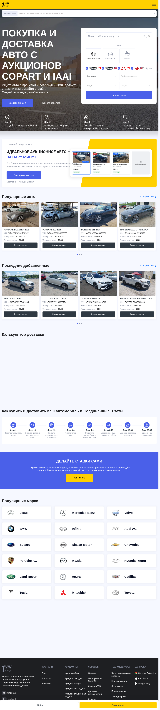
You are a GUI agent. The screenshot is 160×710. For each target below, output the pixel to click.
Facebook (11, 699)
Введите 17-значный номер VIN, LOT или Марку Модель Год (41, 13)
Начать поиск (119, 95)
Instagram (11, 693)
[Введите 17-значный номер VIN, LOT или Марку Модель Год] (154, 13)
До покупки (117, 686)
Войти (40, 705)
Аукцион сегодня (73, 678)
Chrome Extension (147, 673)
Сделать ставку (21, 245)
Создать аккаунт (17, 103)
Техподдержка (118, 696)
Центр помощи (119, 681)
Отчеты (92, 673)
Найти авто (79, 477)
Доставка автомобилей (95, 692)
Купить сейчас (72, 673)
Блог (44, 673)
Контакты (46, 678)
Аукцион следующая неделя (75, 695)
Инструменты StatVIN (95, 679)
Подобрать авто (22, 175)
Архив (149, 68)
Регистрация (118, 705)
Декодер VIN (94, 686)
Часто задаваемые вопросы (121, 674)
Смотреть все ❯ (148, 196)
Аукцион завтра (73, 683)
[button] (10, 13)
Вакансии (46, 683)
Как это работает (51, 103)
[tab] (77, 254)
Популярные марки (20, 501)
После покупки (118, 691)
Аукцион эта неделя (75, 688)
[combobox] (102, 76)
